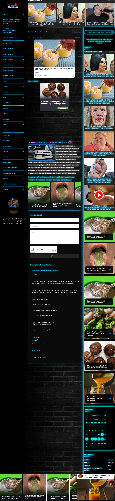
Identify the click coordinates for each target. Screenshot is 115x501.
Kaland (5, 108)
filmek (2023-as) (8, 65)
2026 (96, 419)
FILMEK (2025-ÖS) (8, 54)
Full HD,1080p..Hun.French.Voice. (48, 142)
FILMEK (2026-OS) (8, 49)
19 (92, 439)
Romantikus (7, 135)
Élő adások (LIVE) (9, 173)
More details (62, 108)
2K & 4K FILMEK (7, 43)
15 (102, 434)
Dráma (5, 130)
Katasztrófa (7, 146)
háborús (6, 141)
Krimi (4, 124)
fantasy (5, 113)
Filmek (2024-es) (8, 59)
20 (95, 439)
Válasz (44, 344)
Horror (5, 92)
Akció (5, 81)
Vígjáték (5, 86)
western (6, 157)
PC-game (5, 189)
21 (99, 439)
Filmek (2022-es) (8, 70)
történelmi (7, 162)
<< (87, 415)
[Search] (112, 32)
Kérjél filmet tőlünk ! (10, 38)
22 (102, 439)
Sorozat (5, 178)
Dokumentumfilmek (10, 168)
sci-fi (4, 97)
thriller (6, 119)
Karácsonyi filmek (9, 184)
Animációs (6, 103)
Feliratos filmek (8, 76)
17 (87, 439)
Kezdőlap (6, 14)
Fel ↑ (21, 223)
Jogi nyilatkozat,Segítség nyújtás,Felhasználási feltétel (11, 21)
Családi (5, 151)
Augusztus (96, 415)
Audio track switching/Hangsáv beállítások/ (10, 30)
